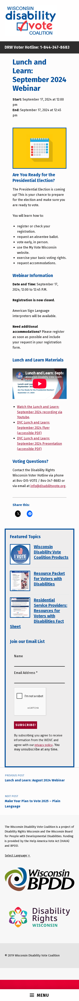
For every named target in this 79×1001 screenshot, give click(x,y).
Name (18, 656)
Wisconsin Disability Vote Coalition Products (51, 552)
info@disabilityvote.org (47, 486)
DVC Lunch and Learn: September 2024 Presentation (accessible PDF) (39, 443)
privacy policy (44, 745)
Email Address (25, 673)
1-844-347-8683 (54, 47)
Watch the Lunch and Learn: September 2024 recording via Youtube (39, 412)
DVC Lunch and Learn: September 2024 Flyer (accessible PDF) (33, 428)
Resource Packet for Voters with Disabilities (49, 578)
